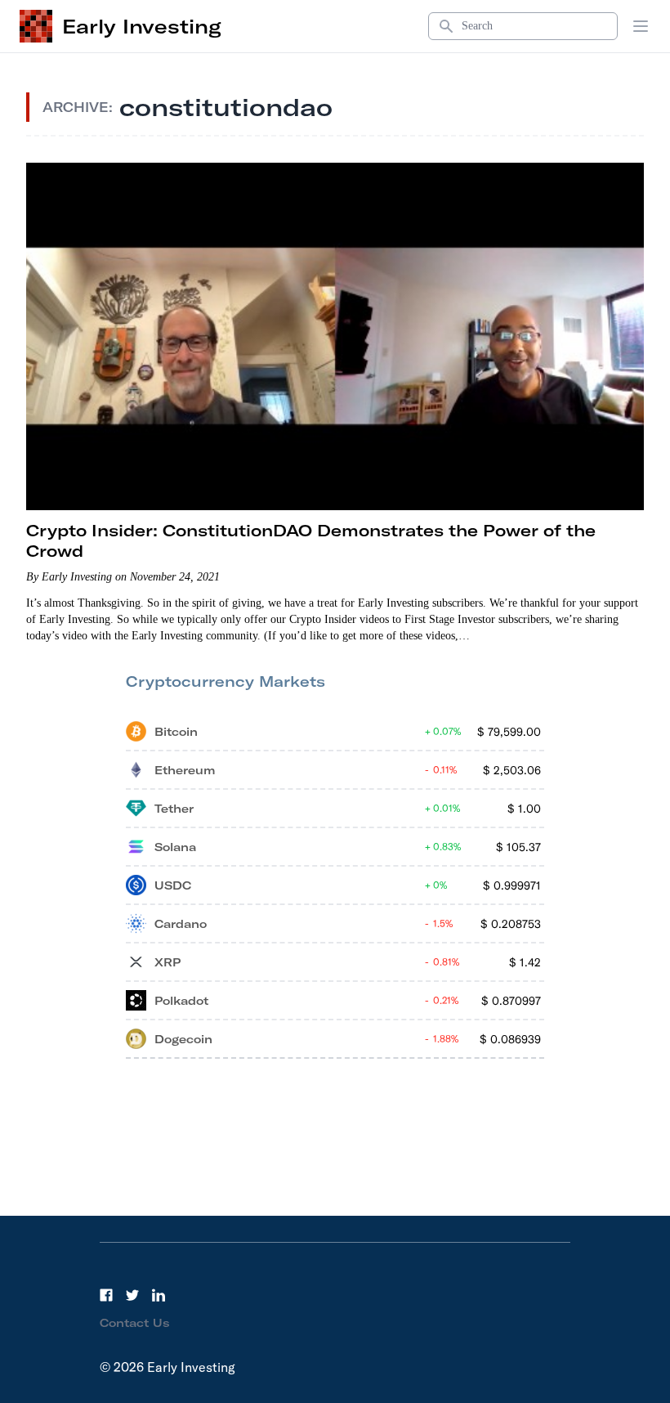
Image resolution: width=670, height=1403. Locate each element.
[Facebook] (106, 1295)
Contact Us (135, 1323)
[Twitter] (132, 1295)
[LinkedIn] (158, 1295)
